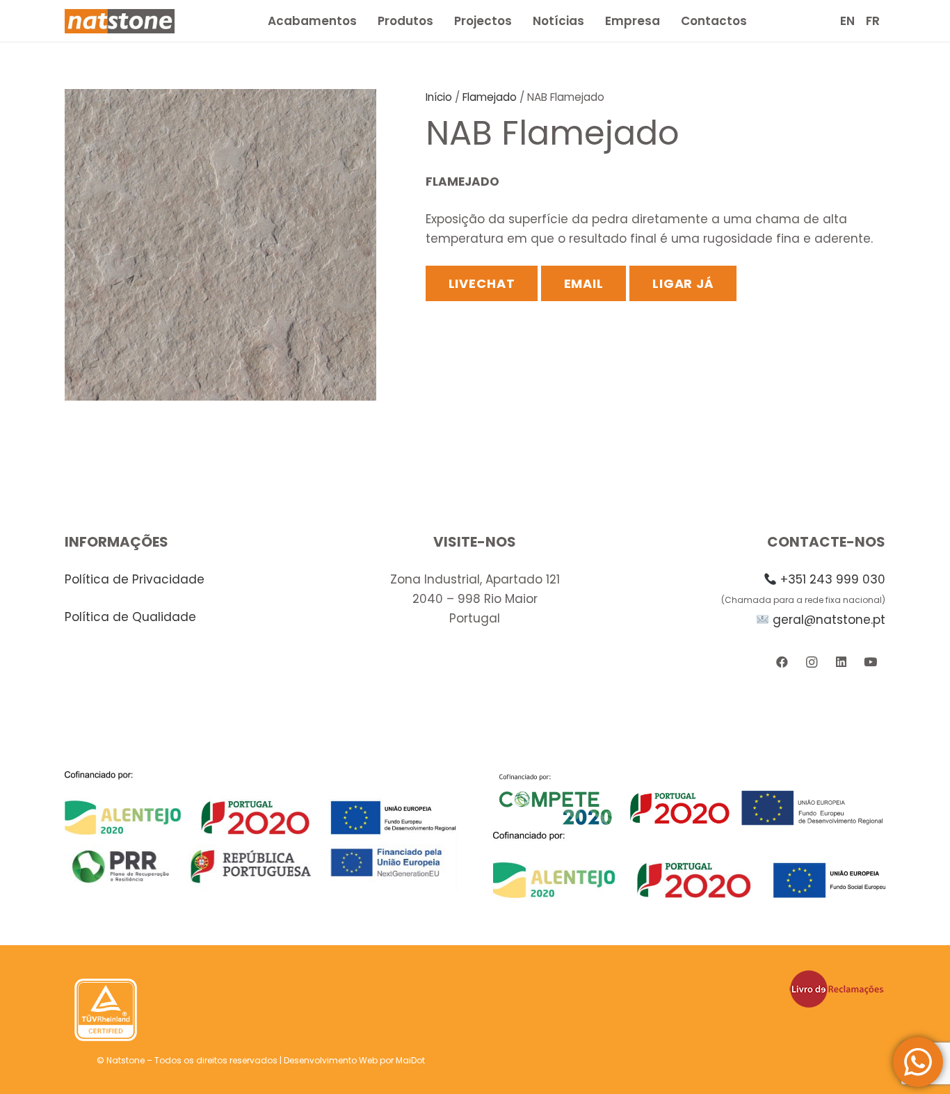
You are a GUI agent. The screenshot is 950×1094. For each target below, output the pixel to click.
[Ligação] (120, 21)
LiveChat (482, 283)
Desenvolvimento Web (331, 1060)
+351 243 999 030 (832, 579)
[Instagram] (811, 662)
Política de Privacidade (134, 579)
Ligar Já (683, 283)
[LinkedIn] (841, 662)
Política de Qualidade (130, 617)
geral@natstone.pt (829, 619)
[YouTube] (870, 662)
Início (439, 97)
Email (584, 283)
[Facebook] (782, 662)
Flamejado (489, 97)
